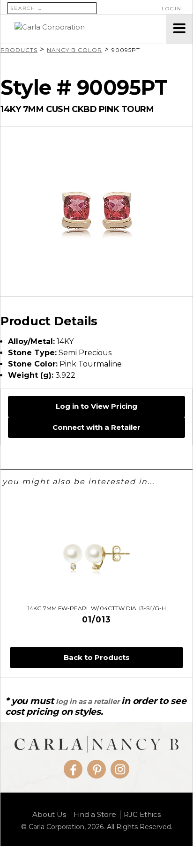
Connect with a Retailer (96, 427)
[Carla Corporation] (83, 29)
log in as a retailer (87, 701)
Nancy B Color (74, 49)
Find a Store (95, 814)
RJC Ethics (142, 814)
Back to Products (97, 657)
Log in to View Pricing (96, 406)
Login (172, 9)
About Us (49, 814)
